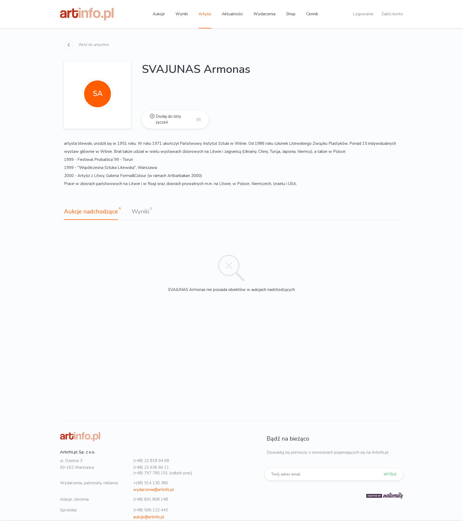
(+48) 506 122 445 (150, 510)
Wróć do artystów (93, 44)
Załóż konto (392, 14)
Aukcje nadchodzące (91, 212)
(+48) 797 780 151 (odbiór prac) (162, 473)
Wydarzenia (264, 14)
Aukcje (159, 14)
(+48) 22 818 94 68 (151, 460)
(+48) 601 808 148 (150, 499)
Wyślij (390, 474)
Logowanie (363, 14)
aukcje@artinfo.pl (148, 517)
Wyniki (182, 14)
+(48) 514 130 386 (150, 483)
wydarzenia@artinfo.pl (153, 489)
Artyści (205, 14)
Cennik (312, 14)
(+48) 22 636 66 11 (151, 467)
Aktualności (232, 14)
